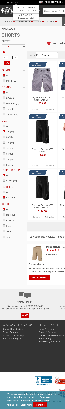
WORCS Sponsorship (13, 335)
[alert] (26, 12)
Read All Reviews (39, 277)
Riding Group (11, 170)
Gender (7, 70)
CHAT (25, 315)
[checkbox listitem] (6, 52)
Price (6, 46)
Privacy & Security (47, 332)
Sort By (32, 55)
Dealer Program (10, 332)
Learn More (26, 405)
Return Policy (45, 338)
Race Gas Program (12, 338)
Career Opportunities (13, 329)
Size (4, 121)
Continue (40, 405)
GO (7, 63)
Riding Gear (8, 29)
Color (6, 204)
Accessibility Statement (49, 341)
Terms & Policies (46, 329)
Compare (36, 109)
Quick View (49, 109)
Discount (8, 187)
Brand (6, 87)
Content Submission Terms (51, 335)
